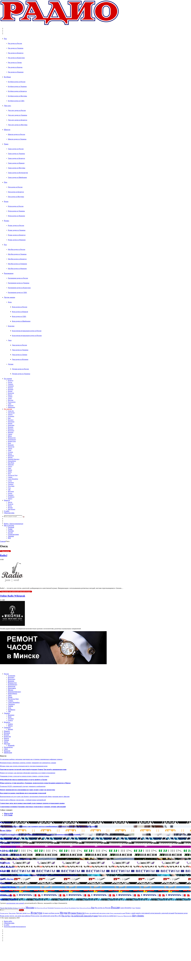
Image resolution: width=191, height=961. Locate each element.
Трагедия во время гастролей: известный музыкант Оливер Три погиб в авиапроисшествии (33, 769)
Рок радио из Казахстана (16, 58)
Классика (11, 326)
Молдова (10, 400)
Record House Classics (9, 839)
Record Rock (5, 822)
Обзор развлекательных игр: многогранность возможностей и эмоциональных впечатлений (40, 834)
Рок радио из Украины (15, 48)
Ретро (6, 201)
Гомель (10, 434)
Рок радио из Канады (15, 67)
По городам (8, 409)
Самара (10, 477)
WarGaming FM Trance (10, 843)
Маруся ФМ (8, 813)
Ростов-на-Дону (13, 475)
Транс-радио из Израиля (16, 163)
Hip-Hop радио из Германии (17, 264)
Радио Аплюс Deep (8, 847)
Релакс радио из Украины (16, 230)
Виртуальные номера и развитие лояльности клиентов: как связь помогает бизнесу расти (39, 875)
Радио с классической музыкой (117, 913)
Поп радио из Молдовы (16, 196)
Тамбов (10, 706)
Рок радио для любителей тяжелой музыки (16, 591)
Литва (10, 398)
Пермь (10, 471)
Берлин (10, 423)
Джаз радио (5, 551)
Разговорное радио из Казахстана (19, 288)
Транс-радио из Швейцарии (17, 177)
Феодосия (11, 491)
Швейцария (11, 407)
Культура (10, 504)
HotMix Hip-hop (7, 879)
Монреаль (11, 455)
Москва (10, 457)
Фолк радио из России (19, 307)
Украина (10, 384)
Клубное (10, 908)
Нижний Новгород (13, 459)
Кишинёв (11, 445)
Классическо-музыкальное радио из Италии (27, 335)
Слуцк (10, 480)
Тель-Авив (11, 486)
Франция (10, 405)
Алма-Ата (11, 411)
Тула (9, 488)
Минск (10, 454)
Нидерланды (11, 402)
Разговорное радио (181, 913)
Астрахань (11, 416)
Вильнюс (10, 427)
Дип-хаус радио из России (17, 110)
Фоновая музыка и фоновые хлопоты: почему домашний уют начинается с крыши (28, 763)
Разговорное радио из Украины (18, 283)
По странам (8, 378)
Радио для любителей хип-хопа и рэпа (97, 913)
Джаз (9, 340)
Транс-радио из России (16, 149)
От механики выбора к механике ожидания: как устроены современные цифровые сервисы (31, 759)
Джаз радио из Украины (20, 350)
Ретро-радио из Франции (16, 216)
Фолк (10, 302)
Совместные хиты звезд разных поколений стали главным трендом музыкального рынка (32, 803)
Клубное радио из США (16, 101)
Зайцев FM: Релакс (8, 887)
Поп (5, 182)
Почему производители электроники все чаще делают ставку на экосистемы (27, 790)
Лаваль (10, 448)
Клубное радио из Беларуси (17, 91)
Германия (11, 386)
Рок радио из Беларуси (15, 53)
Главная (2, 541)
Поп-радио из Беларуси (16, 192)
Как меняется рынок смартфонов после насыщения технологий (23, 793)
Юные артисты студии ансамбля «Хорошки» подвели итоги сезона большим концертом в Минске (35, 783)
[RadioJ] (12, 585)
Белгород (10, 420)
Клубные (7, 77)
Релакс (6, 221)
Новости (7, 500)
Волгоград (11, 430)
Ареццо (10, 414)
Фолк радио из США (19, 316)
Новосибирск (12, 461)
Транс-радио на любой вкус (107, 916)
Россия (10, 382)
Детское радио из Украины (21, 374)
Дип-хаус (7, 106)
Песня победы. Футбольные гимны (15, 859)
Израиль (10, 387)
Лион (9, 450)
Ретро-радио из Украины (16, 211)
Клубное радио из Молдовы (17, 96)
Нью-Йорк (11, 463)
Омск (9, 468)
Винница (10, 429)
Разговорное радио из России (18, 278)
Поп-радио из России (15, 187)
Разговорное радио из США (17, 292)
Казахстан (11, 393)
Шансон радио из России (16, 134)
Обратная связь (9, 513)
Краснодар (11, 446)
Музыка (10, 507)
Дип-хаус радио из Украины (17, 115)
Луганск (10, 452)
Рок (5, 39)
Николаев (11, 464)
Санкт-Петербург (13, 479)
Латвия (10, 396)
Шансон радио (127, 916)
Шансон (7, 130)
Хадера (10, 493)
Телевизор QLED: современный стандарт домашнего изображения (22, 786)
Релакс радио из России (16, 225)
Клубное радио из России (16, 82)
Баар (9, 418)
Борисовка (11, 425)
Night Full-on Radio (8, 899)
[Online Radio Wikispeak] (12, 625)
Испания (10, 389)
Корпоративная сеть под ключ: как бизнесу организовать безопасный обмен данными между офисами (35, 796)
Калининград (12, 439)
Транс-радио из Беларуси (16, 158)
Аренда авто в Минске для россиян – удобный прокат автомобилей (23, 800)
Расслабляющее (72, 908)
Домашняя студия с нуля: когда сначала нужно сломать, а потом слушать (24, 776)
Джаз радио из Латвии (19, 354)
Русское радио (6, 895)
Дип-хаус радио (21, 913)
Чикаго (10, 498)
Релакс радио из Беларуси (16, 235)
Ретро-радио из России (15, 206)
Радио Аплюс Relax (8, 851)
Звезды (10, 502)
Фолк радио (120, 916)
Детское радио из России (20, 369)
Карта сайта (8, 921)
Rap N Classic (5, 891)
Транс (6, 144)
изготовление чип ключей (15, 903)
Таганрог (10, 484)
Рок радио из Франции (15, 72)
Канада (10, 395)
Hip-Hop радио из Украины (17, 254)
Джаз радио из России (19, 345)
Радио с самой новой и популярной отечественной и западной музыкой (150, 913)
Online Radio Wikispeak (12, 595)
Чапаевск (10, 495)
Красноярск (12, 688)
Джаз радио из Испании (20, 359)
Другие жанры (9, 297)
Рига (9, 473)
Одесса (10, 466)
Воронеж (10, 432)
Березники (11, 421)
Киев (9, 443)
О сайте (6, 511)
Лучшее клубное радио (50, 913)
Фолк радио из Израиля (20, 312)
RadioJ (3, 555)
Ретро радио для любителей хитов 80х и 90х (46, 916)
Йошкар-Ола (12, 437)
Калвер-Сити (12, 441)
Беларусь (10, 380)
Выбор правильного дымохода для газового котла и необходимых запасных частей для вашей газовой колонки (48, 826)
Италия (10, 391)
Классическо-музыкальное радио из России (26, 331)
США (9, 403)
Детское (10, 364)
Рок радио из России (15, 43)
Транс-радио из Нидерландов (18, 173)
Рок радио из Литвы (15, 62)
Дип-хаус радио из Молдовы (17, 125)
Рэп (5, 245)
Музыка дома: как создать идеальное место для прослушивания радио (23, 766)
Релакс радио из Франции (17, 240)
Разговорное (8, 273)
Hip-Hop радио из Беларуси (17, 259)
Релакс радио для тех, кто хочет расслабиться (15, 916)
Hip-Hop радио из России (16, 249)
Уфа (9, 489)
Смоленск (11, 482)
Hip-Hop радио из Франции (17, 268)
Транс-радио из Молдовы (16, 168)
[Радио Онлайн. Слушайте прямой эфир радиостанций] (59, 25)
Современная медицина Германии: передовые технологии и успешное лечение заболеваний (33, 806)
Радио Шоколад (7, 867)
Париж (10, 470)
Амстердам (11, 412)
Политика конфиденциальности (15, 926)
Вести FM (4, 871)
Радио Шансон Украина (10, 855)
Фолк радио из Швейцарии (21, 321)
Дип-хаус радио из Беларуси (17, 120)
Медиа (10, 506)
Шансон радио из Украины (17, 139)
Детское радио (4, 913)
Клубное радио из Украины (17, 86)
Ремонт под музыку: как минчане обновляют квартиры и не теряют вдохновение (27, 773)
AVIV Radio (8, 815)
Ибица (10, 436)
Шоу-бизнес (11, 509)
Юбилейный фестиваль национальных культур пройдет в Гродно (23, 779)
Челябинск (11, 497)
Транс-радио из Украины (16, 153)
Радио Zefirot (5, 830)
